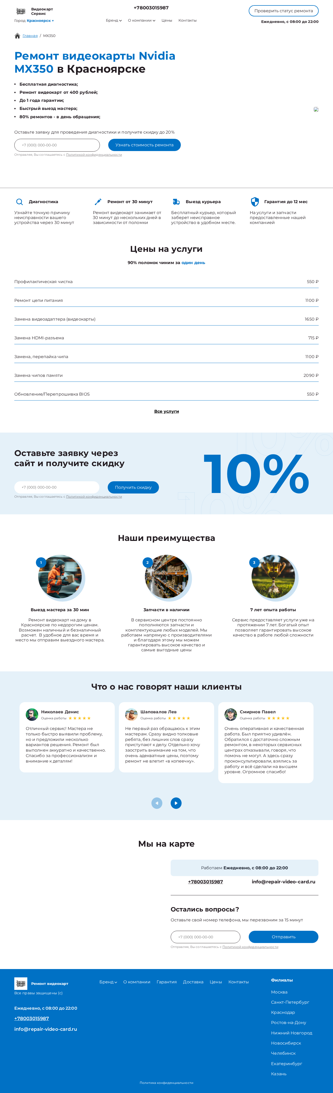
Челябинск (283, 1053)
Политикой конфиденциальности (94, 155)
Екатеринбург (286, 1063)
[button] (176, 803)
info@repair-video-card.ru (284, 882)
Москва (279, 992)
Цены (167, 20)
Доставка (193, 981)
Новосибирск (286, 1043)
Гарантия (167, 981)
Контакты (187, 20)
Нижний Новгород (291, 1032)
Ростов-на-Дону (288, 1022)
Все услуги (166, 411)
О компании (140, 20)
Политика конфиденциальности (166, 1083)
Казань (278, 1073)
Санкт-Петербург (290, 1002)
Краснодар (283, 1012)
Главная (30, 35)
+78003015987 (151, 8)
